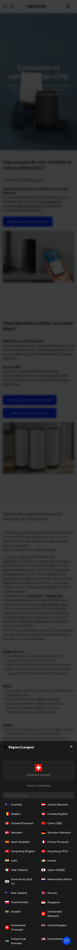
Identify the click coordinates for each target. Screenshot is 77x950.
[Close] (71, 746)
